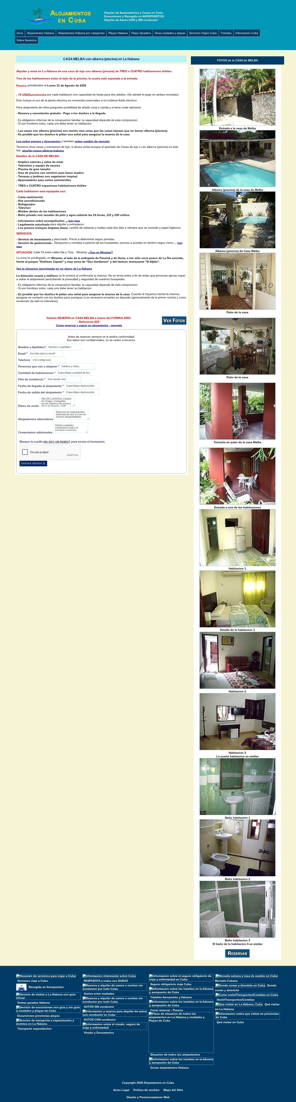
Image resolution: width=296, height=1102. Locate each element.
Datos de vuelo (29, 405)
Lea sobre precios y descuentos (38, 141)
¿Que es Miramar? (100, 252)
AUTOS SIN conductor (99, 1006)
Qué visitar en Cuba (230, 1022)
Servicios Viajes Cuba (203, 33)
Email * (22, 353)
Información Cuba (246, 33)
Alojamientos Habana (40, 33)
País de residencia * (31, 379)
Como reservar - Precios (166, 1010)
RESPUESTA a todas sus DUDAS (106, 980)
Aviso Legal (121, 1090)
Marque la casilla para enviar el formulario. (62, 441)
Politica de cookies (146, 1090)
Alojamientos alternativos (35, 418)
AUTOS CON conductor (100, 1019)
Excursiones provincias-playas (38, 1015)
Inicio (20, 33)
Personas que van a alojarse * (38, 366)
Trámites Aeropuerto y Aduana (171, 997)
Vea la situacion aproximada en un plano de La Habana (54, 268)
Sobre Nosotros (26, 40)
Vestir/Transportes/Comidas (236, 999)
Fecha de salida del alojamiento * (41, 392)
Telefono (24, 360)
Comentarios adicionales (35, 432)
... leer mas (72, 220)
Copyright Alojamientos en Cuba (148, 1082)
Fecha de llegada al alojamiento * (41, 385)
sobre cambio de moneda (92, 141)
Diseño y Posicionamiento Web (148, 1097)
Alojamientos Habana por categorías (81, 33)
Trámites (226, 33)
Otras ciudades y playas (170, 33)
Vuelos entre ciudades (99, 993)
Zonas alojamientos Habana (169, 1067)
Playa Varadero (141, 33)
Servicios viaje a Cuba (32, 980)
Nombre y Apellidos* (32, 346)
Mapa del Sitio (173, 1090)
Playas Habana (118, 33)
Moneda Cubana (226, 980)
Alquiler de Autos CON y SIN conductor (131, 20)
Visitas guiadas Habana (33, 1002)
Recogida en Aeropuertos (46, 987)
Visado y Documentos (99, 1032)
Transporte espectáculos (34, 1028)
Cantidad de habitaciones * (36, 372)
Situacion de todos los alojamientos (175, 1054)
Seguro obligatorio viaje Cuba (170, 984)
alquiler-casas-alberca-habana (43, 150)
